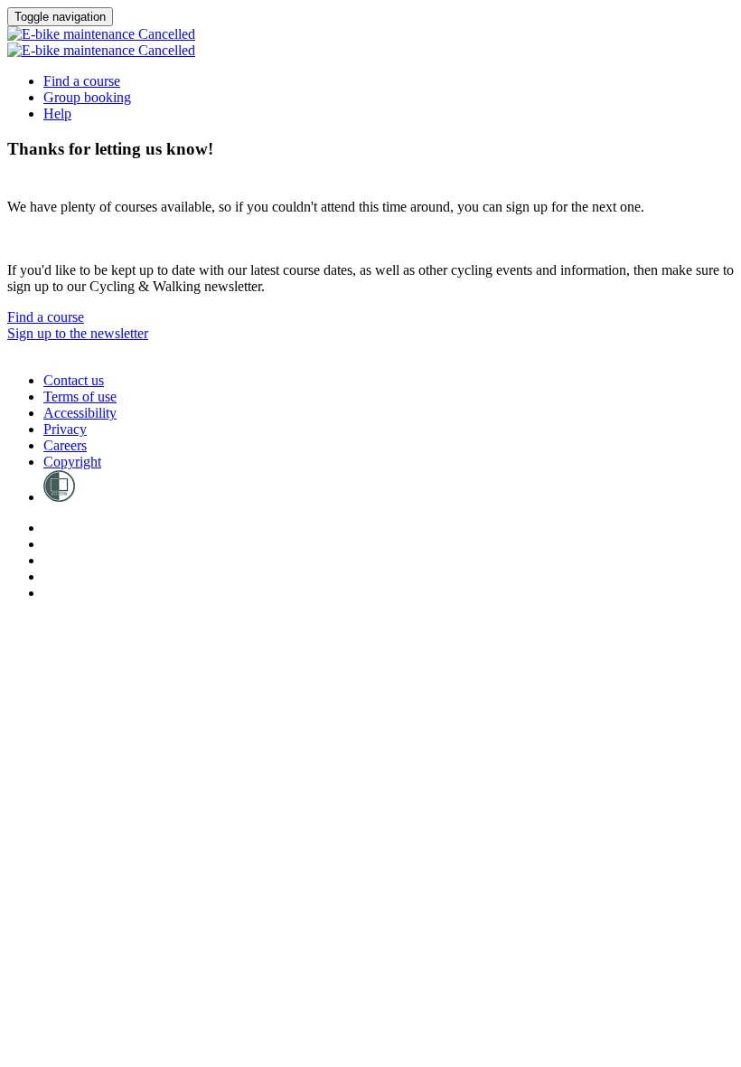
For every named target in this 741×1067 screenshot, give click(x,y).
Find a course (81, 81)
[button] (45, 317)
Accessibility (80, 412)
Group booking (87, 97)
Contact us (73, 380)
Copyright (72, 461)
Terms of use (80, 396)
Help (57, 113)
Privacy (65, 429)
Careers (65, 445)
